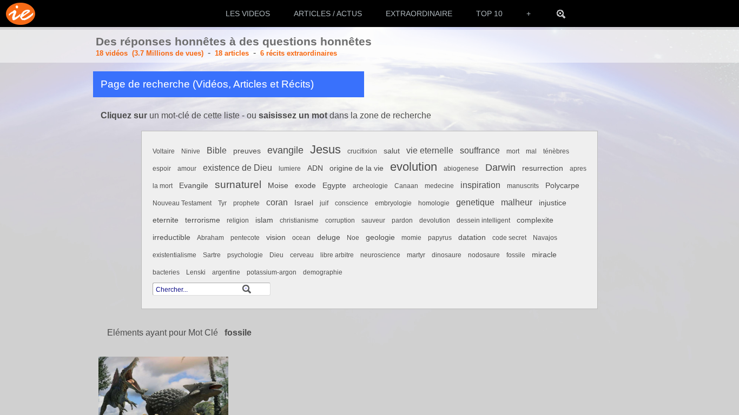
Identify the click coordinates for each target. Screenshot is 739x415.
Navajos (545, 238)
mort (512, 151)
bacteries (166, 272)
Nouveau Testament (182, 203)
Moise (278, 186)
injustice (552, 203)
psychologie (245, 255)
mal (531, 151)
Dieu (276, 255)
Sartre (212, 255)
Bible (217, 150)
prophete (246, 203)
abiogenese (461, 168)
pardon (402, 220)
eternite (166, 220)
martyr (416, 255)
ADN (315, 168)
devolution (434, 220)
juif (324, 203)
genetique (475, 202)
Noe (353, 238)
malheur (516, 202)
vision (276, 237)
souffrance (480, 150)
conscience (351, 203)
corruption (340, 220)
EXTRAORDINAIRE (419, 13)
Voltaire (164, 151)
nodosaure (484, 255)
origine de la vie (356, 168)
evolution (413, 166)
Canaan (406, 186)
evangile (285, 150)
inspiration (480, 185)
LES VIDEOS (248, 13)
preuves (247, 151)
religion (238, 220)
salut (392, 151)
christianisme (299, 220)
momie (411, 238)
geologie (380, 237)
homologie (434, 203)
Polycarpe (562, 186)
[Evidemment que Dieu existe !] (17, 13)
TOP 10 (489, 13)
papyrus (440, 238)
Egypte (334, 186)
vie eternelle (429, 150)
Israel (303, 203)
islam (264, 220)
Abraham (210, 238)
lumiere (290, 168)
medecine (439, 186)
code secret (509, 238)
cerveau (302, 255)
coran (277, 202)
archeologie (370, 186)
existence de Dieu (237, 167)
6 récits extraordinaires (298, 53)
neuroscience (380, 255)
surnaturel (238, 184)
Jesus (325, 149)
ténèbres (556, 151)
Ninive (190, 151)
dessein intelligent (483, 220)
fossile (515, 255)
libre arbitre (337, 255)
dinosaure (446, 255)
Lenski (196, 272)
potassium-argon (271, 272)
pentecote (245, 238)
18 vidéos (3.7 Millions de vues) (149, 53)
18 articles (232, 53)
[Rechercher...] (561, 13)
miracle (544, 255)
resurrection (542, 168)
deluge (328, 237)
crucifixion (362, 151)
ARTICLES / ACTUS (328, 13)
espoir (162, 168)
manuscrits (523, 186)
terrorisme (202, 220)
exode (305, 186)
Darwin (500, 167)
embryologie (393, 203)
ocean (301, 238)
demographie (322, 272)
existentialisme (174, 255)
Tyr (222, 203)
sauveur (373, 220)
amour (186, 168)
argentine (226, 272)
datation (472, 237)
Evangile (193, 186)
